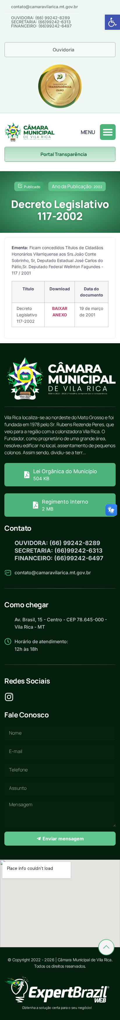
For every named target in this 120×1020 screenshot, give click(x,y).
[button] (112, 22)
